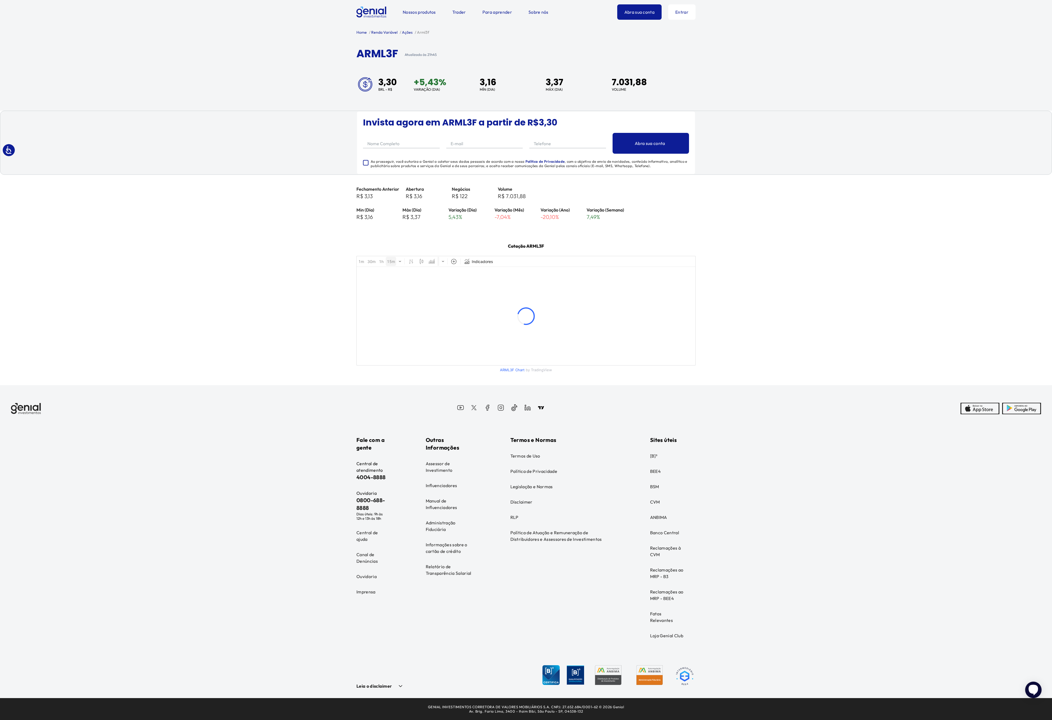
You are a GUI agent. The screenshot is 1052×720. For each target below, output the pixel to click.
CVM (655, 502)
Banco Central (664, 532)
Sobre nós (538, 12)
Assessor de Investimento (439, 467)
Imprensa (366, 592)
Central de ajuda (367, 536)
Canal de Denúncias (367, 558)
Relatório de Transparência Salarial (448, 570)
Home (361, 32)
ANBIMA (658, 517)
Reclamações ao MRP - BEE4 (666, 595)
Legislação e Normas (531, 486)
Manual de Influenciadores (441, 504)
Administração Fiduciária (441, 526)
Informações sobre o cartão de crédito (446, 548)
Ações (407, 32)
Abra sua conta (639, 12)
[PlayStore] (1021, 408)
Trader (459, 12)
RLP (514, 517)
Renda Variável (384, 32)
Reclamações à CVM (665, 551)
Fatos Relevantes (661, 617)
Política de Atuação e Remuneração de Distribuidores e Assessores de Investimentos (556, 536)
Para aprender (497, 12)
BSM (654, 486)
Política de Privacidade (545, 161)
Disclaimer (521, 502)
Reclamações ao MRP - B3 (666, 573)
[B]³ (653, 456)
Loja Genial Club (666, 635)
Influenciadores (441, 485)
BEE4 (655, 471)
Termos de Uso (525, 456)
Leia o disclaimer (374, 686)
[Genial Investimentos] (371, 12)
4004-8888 (371, 477)
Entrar (681, 12)
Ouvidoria (366, 576)
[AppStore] (979, 408)
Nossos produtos (419, 12)
